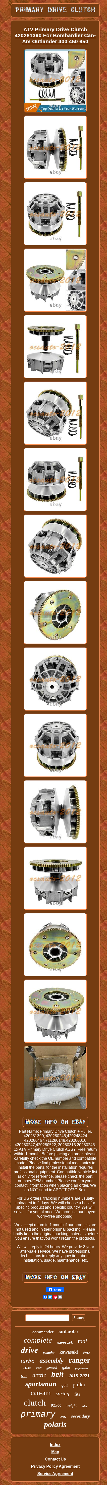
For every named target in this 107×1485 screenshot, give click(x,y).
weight (71, 1406)
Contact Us (55, 1459)
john (84, 1406)
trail (24, 1376)
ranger (79, 1360)
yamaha (48, 1353)
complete (38, 1340)
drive (29, 1350)
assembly (52, 1360)
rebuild (27, 1368)
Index (55, 1445)
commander (43, 1331)
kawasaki (68, 1352)
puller (79, 1384)
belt (57, 1374)
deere (86, 1353)
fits (77, 1394)
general (52, 1368)
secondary (80, 1416)
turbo (28, 1360)
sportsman (40, 1384)
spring (62, 1394)
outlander (68, 1331)
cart (39, 1368)
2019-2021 (79, 1375)
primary (38, 1414)
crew (63, 1417)
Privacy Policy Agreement (55, 1466)
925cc (56, 1405)
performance (81, 1368)
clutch (35, 1403)
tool (82, 1341)
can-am (41, 1393)
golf (64, 1385)
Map (55, 1452)
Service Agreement (55, 1474)
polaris (55, 1424)
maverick (65, 1343)
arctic (39, 1375)
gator (66, 1367)
